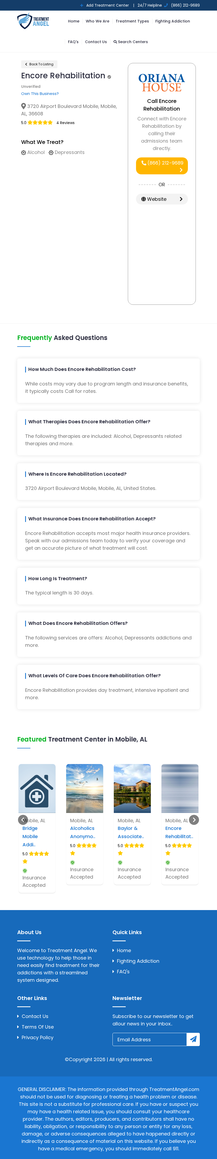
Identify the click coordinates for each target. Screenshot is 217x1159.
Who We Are (97, 21)
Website (156, 199)
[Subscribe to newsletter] (193, 1039)
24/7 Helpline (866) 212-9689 (168, 5)
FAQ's (73, 41)
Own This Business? (40, 93)
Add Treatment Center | (109, 5)
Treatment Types (132, 21)
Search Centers (132, 41)
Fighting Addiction (172, 21)
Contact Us (96, 41)
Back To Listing (41, 64)
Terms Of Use (38, 1027)
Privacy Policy (37, 1037)
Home (73, 21)
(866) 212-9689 (164, 163)
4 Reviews (65, 122)
